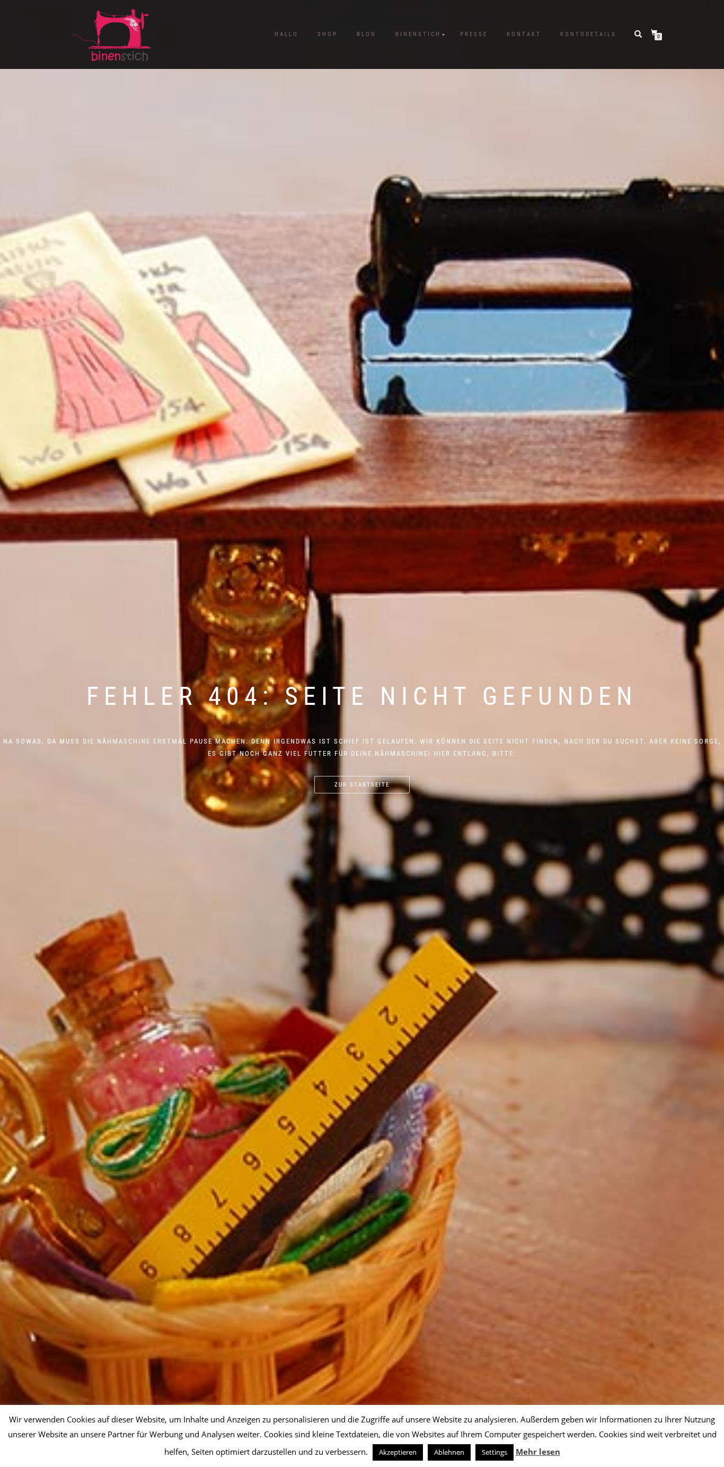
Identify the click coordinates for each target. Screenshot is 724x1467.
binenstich (418, 34)
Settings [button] (494, 1452)
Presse (474, 34)
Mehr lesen (538, 1451)
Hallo (286, 34)
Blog (366, 34)
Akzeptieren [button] (398, 1452)
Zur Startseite (362, 784)
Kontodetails (588, 34)
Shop (327, 34)
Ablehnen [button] (449, 1452)
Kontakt (524, 34)
